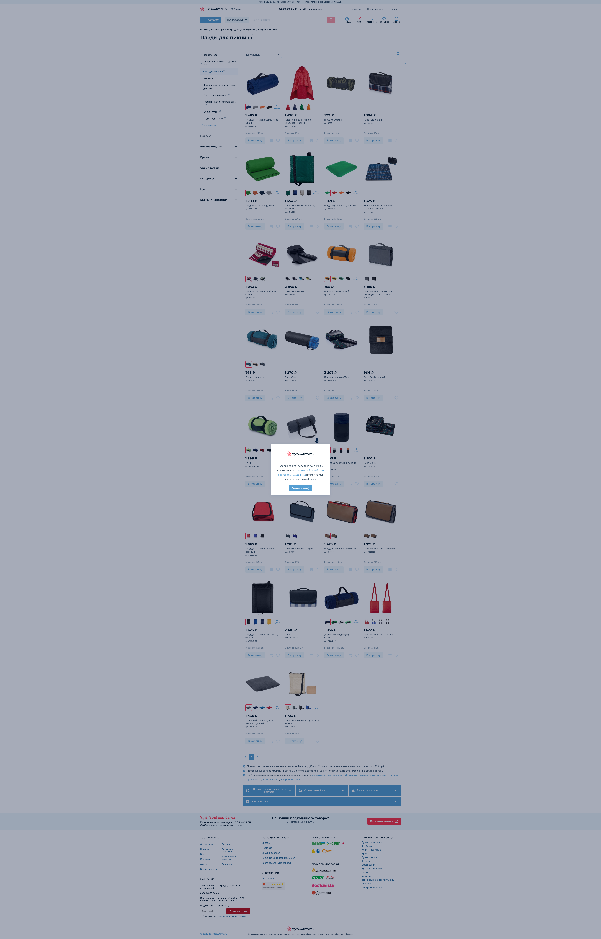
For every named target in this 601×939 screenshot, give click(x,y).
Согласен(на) (300, 488)
